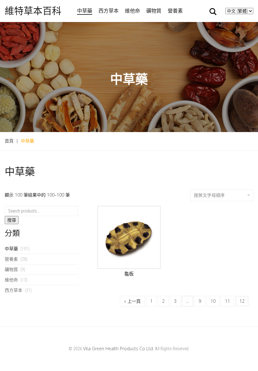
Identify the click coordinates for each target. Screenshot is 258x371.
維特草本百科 (33, 10)
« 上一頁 (132, 301)
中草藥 (84, 10)
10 (213, 301)
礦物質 (153, 10)
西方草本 (108, 10)
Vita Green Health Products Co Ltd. (118, 349)
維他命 (132, 10)
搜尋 (11, 220)
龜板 (129, 273)
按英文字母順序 (209, 195)
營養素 (175, 10)
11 (227, 301)
